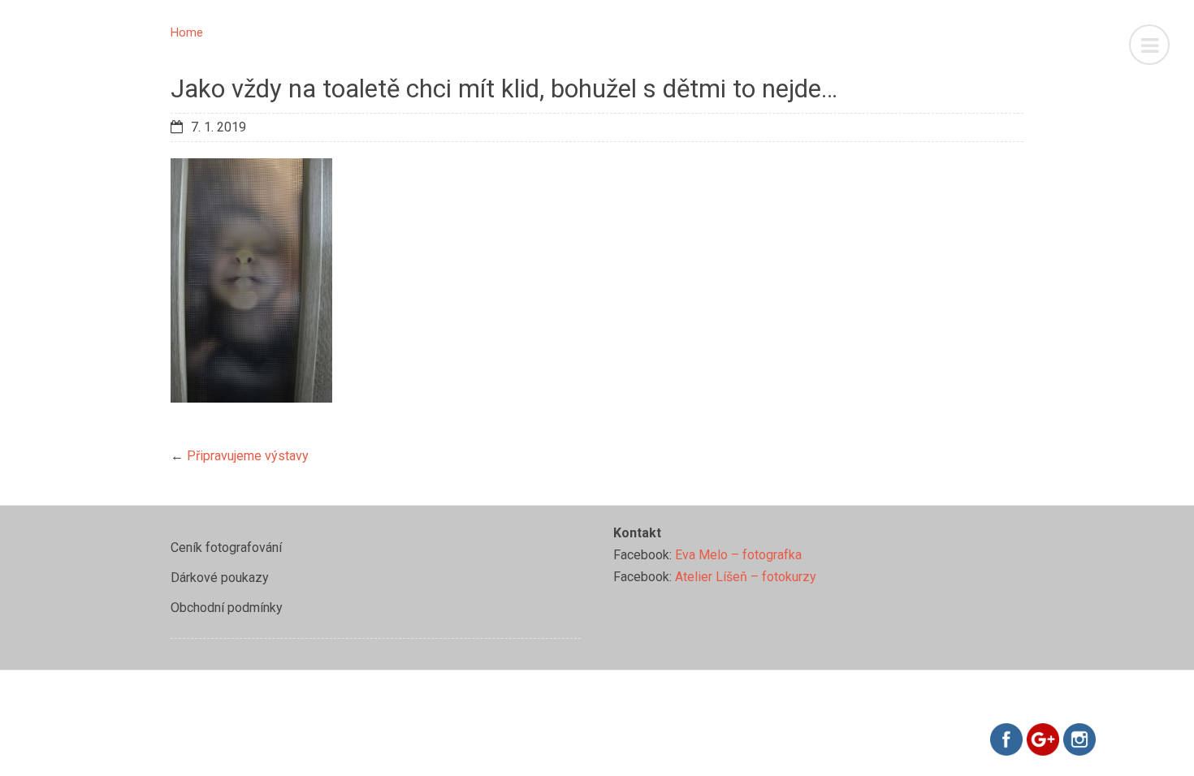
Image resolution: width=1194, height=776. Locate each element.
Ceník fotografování (226, 547)
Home (187, 33)
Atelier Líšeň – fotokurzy (745, 576)
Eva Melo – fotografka (738, 555)
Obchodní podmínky (227, 607)
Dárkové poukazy (220, 577)
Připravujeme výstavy (248, 455)
